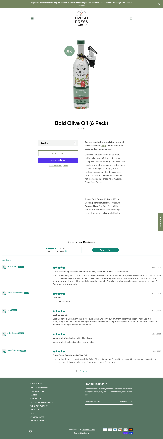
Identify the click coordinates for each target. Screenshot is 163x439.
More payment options (58, 166)
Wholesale (35, 410)
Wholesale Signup (39, 406)
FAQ (32, 413)
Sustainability (37, 391)
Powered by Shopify (81, 433)
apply (103, 145)
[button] (83, 371)
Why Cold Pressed (39, 388)
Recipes (33, 395)
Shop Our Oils (37, 384)
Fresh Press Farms (88, 430)
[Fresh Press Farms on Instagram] (30, 431)
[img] (59, 267)
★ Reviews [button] (161, 222)
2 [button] (80, 371)
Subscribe (125, 402)
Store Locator (37, 417)
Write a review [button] (105, 250)
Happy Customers (38, 421)
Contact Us (35, 399)
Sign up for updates (98, 384)
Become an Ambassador (41, 402)
